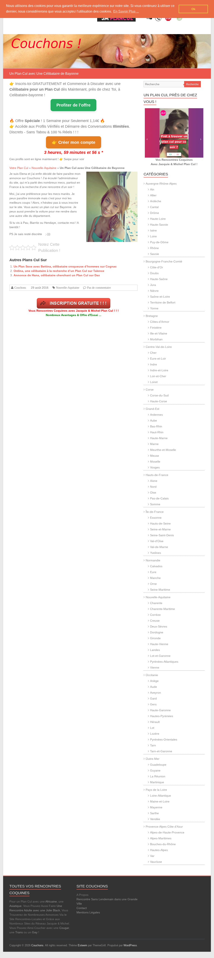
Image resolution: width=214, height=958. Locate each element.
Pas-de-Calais (159, 498)
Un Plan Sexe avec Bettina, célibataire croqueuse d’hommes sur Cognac (65, 266)
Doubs (154, 273)
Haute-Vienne (159, 644)
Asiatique (15, 906)
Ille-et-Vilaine (158, 333)
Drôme (154, 213)
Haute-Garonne (160, 710)
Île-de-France (155, 511)
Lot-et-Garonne (160, 655)
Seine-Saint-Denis (162, 535)
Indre (153, 364)
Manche (155, 578)
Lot (152, 727)
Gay (34, 932)
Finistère (156, 327)
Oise (153, 492)
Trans (19, 932)
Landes (155, 650)
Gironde (155, 638)
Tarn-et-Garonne (161, 751)
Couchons (20, 287)
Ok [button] (193, 9)
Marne (154, 444)
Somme (155, 504)
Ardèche (155, 201)
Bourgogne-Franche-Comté (164, 261)
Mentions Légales (88, 912)
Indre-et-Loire (159, 370)
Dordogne (156, 632)
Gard (153, 698)
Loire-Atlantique (160, 795)
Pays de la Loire (156, 789)
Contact (81, 908)
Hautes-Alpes (159, 850)
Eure (153, 572)
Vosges (155, 467)
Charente (156, 603)
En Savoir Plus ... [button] (126, 11)
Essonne (156, 517)
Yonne (154, 308)
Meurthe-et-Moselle (163, 449)
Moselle (155, 461)
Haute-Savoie (159, 224)
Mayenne (156, 807)
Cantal (154, 207)
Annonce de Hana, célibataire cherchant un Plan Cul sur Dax (57, 275)
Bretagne (152, 316)
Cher (153, 352)
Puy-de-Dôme (159, 242)
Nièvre (154, 290)
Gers (153, 704)
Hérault (155, 722)
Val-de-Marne (159, 547)
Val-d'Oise (156, 541)
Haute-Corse (158, 401)
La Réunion (157, 776)
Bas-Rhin (156, 426)
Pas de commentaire (99, 287)
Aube (153, 420)
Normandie (153, 560)
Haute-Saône (159, 279)
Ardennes (156, 414)
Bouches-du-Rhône (163, 844)
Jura (153, 285)
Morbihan (156, 339)
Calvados (156, 566)
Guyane (155, 770)
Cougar (64, 928)
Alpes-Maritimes (160, 838)
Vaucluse (156, 861)
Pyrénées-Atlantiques (164, 661)
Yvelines (155, 552)
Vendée (155, 819)
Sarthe (154, 813)
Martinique (157, 782)
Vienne (154, 667)
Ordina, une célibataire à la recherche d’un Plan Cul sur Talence (59, 271)
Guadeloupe (158, 764)
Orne (153, 583)
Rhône (154, 248)
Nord (153, 486)
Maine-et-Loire (159, 801)
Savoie (154, 254)
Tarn (153, 745)
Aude (153, 686)
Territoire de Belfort (162, 302)
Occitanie (152, 675)
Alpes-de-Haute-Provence (167, 832)
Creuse (155, 620)
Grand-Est (152, 408)
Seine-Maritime (160, 589)
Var (152, 856)
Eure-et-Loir (158, 358)
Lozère (154, 733)
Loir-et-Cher (158, 376)
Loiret (154, 382)
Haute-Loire (158, 218)
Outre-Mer (152, 758)
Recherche (192, 84)
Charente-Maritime (162, 609)
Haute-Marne (159, 438)
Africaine (51, 901)
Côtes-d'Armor (159, 321)
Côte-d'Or (156, 267)
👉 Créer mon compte (73, 142)
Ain (152, 189)
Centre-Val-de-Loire (159, 346)
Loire (153, 236)
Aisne (153, 480)
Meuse (154, 455)
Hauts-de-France (157, 475)
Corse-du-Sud (159, 395)
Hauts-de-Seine (160, 523)
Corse (150, 389)
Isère (153, 230)
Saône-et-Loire (160, 296)
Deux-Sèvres (158, 626)
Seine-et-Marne (160, 529)
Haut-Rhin (156, 432)
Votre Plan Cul (18, 168)
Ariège (154, 681)
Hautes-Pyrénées (161, 716)
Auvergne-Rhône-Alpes (161, 183)
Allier (153, 195)
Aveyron (155, 692)
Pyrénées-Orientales (163, 739)
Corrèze (155, 614)
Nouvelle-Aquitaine (44, 168)
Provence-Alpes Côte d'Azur (164, 826)
